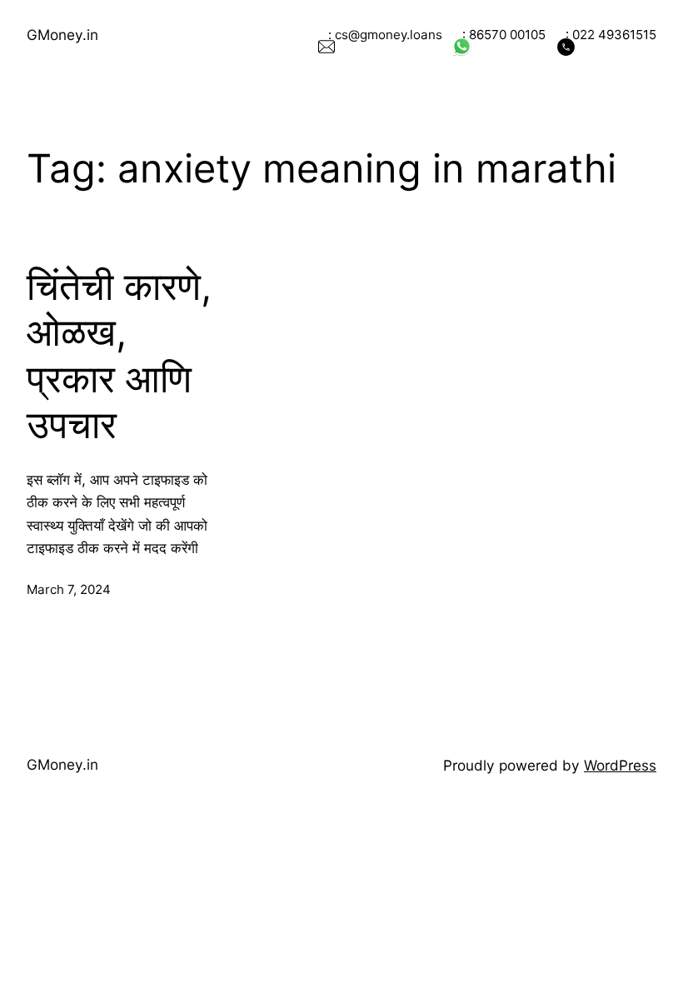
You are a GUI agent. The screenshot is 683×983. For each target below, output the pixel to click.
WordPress (620, 765)
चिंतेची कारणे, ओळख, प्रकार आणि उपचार (119, 355)
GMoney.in (62, 34)
